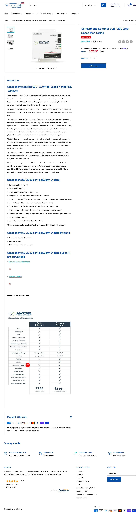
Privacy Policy (81, 498)
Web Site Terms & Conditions (86, 494)
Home (6, 13)
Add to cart (94, 66)
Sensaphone (85, 42)
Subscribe (114, 479)
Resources (61, 13)
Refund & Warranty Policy (85, 488)
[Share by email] (131, 41)
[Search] (103, 5)
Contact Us (74, 13)
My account (114, 6)
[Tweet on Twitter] (127, 41)
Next (132, 20)
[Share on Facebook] (119, 41)
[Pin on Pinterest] (123, 41)
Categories (16, 13)
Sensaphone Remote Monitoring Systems (23, 20)
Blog (78, 484)
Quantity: (84, 58)
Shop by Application (44, 13)
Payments (80, 478)
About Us (79, 474)
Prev (126, 20)
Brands (28, 13)
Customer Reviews (83, 481)
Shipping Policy (81, 491)
